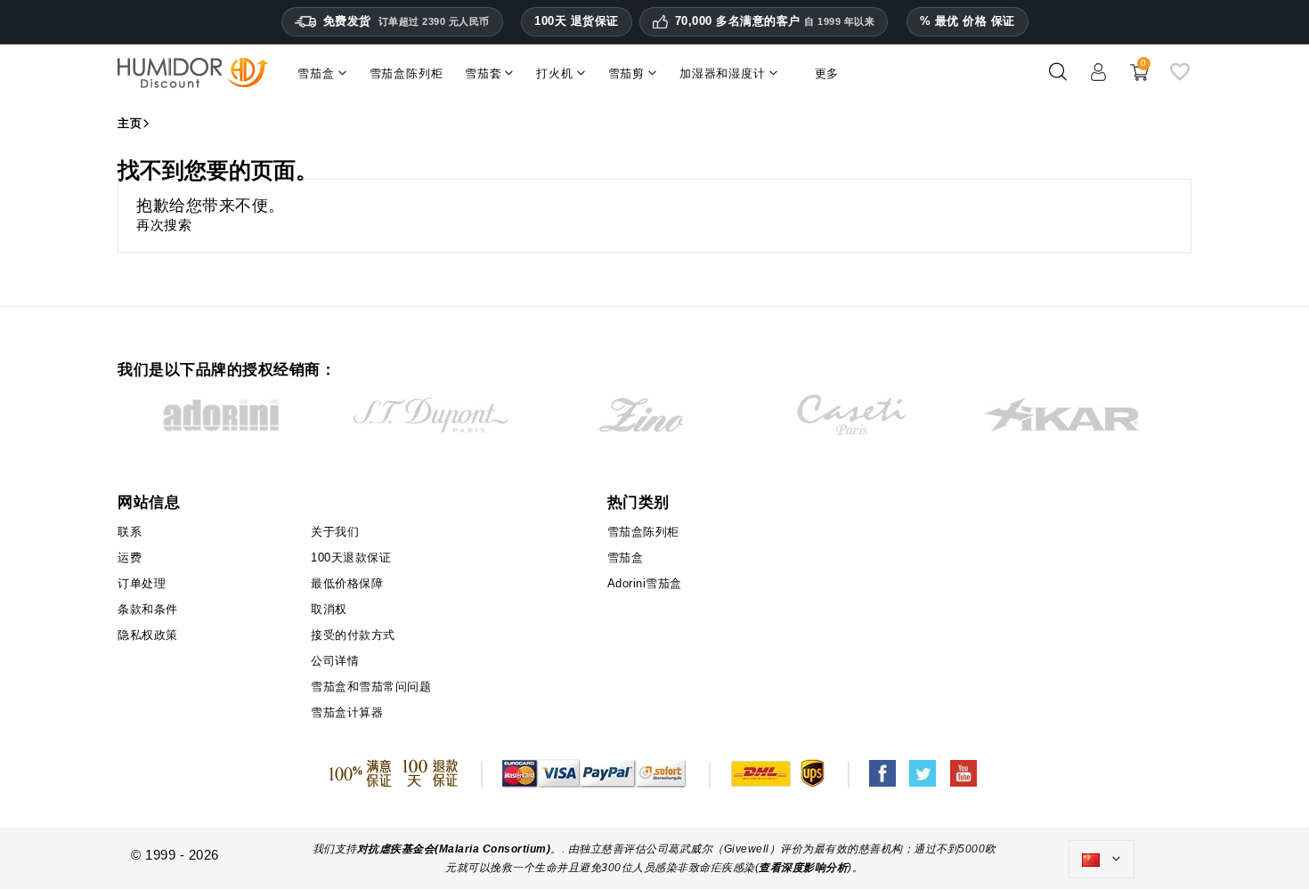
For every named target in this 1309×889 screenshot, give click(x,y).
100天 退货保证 (576, 21)
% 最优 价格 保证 (967, 21)
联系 (130, 531)
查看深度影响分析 (803, 867)
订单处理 (142, 583)
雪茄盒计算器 (347, 712)
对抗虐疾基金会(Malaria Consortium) (454, 849)
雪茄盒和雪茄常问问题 (371, 686)
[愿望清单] (1179, 78)
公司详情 (335, 660)
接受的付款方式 (353, 635)
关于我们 (335, 531)
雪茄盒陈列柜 (643, 531)
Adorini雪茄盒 (644, 583)
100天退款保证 (351, 557)
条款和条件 (148, 609)
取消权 (329, 609)
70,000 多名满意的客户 (775, 21)
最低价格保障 (347, 583)
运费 (130, 557)
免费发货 (406, 21)
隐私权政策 (148, 635)
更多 (827, 73)
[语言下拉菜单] (1101, 860)
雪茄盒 (625, 557)
